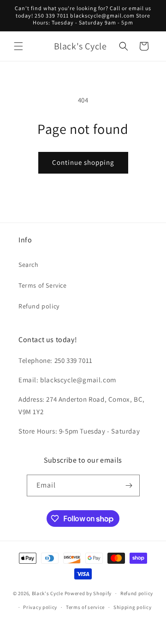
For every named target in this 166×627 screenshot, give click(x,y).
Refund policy (38, 306)
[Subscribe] (129, 485)
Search (28, 264)
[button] (18, 46)
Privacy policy (40, 607)
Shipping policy (132, 607)
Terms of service (85, 607)
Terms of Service (42, 285)
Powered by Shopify (88, 593)
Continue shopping (83, 162)
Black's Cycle (47, 593)
